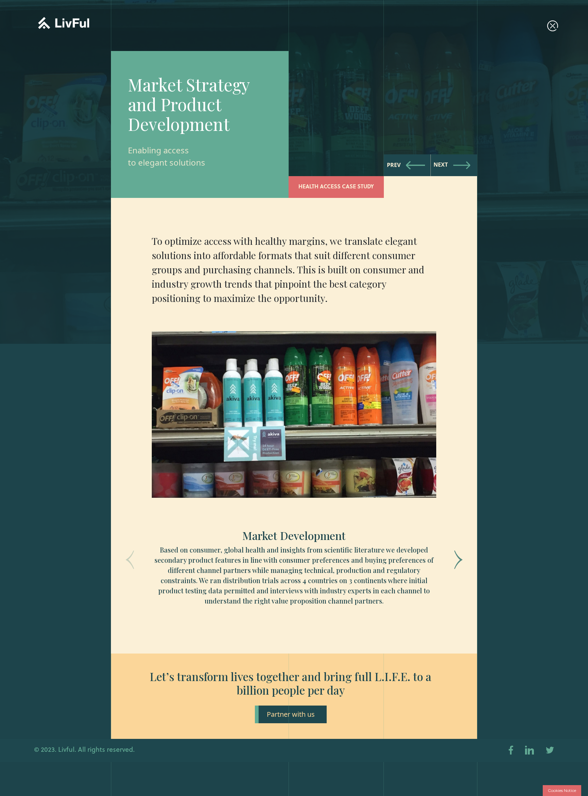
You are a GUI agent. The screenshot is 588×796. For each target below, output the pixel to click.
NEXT (441, 165)
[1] (294, 492)
